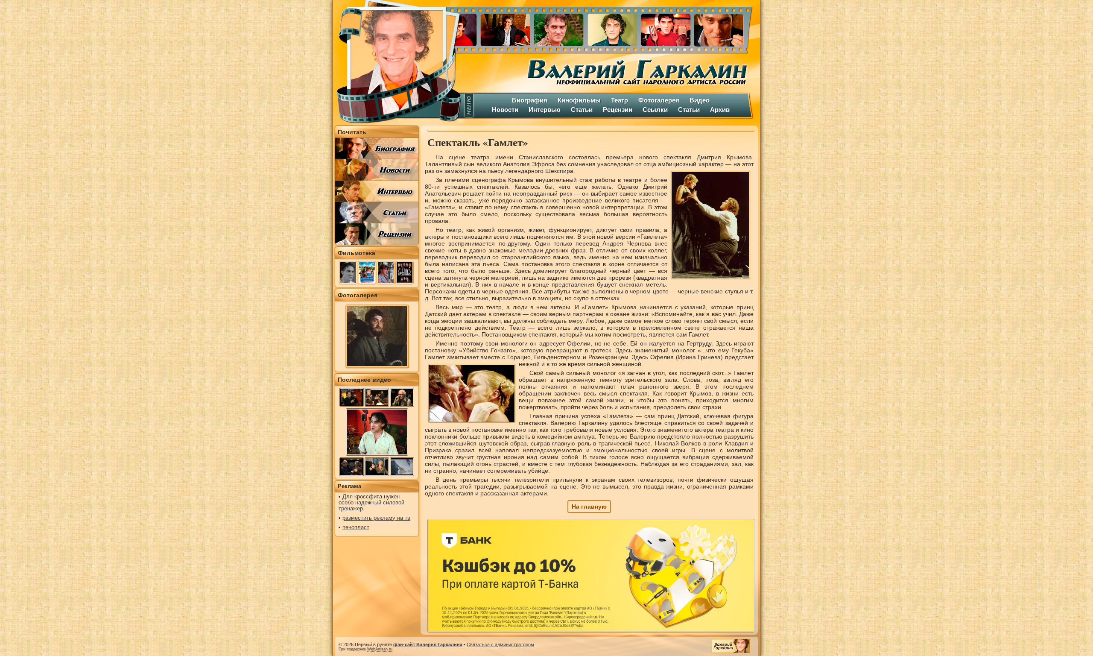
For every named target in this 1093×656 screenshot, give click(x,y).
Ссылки (655, 109)
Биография (529, 100)
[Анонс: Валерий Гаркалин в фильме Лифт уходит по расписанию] (402, 397)
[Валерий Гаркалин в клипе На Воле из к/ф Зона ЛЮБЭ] (402, 467)
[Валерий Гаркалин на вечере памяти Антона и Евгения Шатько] (376, 397)
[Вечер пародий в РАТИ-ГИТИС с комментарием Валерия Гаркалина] (351, 467)
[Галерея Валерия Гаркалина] (610, 28)
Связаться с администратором (500, 644)
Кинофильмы (579, 100)
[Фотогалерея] (377, 365)
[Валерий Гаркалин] (397, 62)
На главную (589, 506)
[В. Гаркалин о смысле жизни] (377, 454)
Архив (720, 109)
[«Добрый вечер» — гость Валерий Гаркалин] (351, 397)
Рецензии (617, 109)
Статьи (582, 109)
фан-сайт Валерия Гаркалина (427, 644)
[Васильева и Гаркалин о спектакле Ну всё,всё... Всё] (376, 467)
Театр (619, 100)
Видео (700, 100)
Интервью (545, 109)
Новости (505, 109)
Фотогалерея (658, 100)
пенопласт (355, 527)
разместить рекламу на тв (376, 518)
